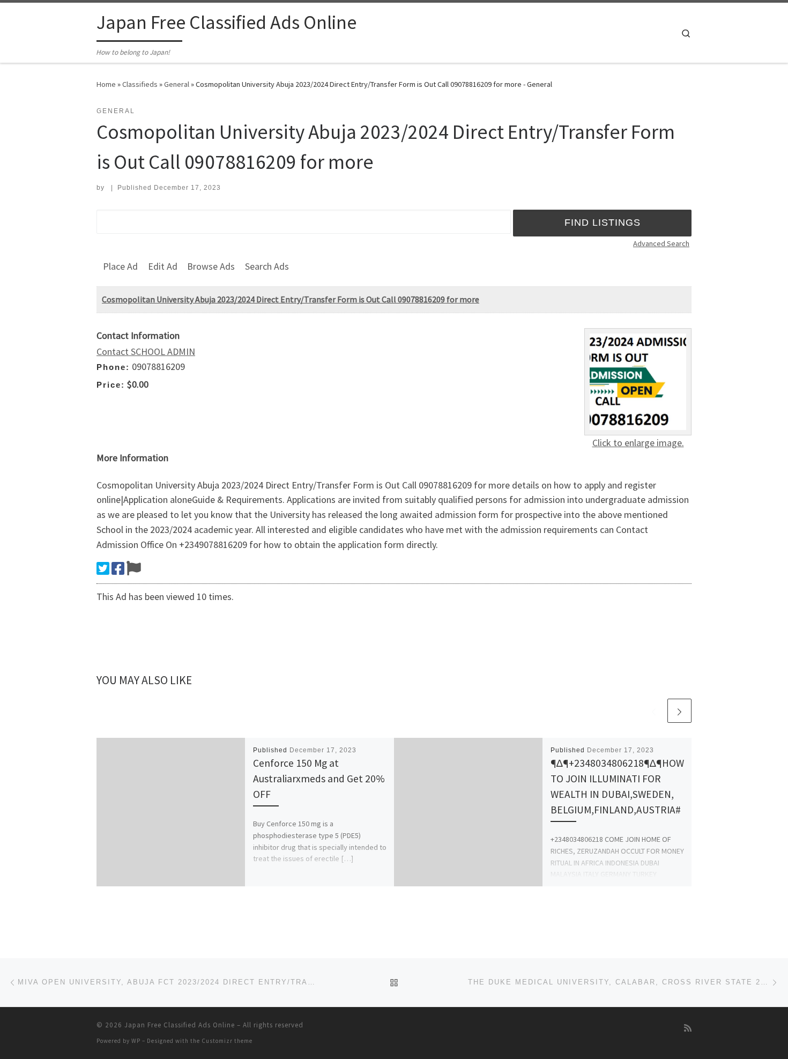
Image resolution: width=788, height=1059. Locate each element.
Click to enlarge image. (638, 442)
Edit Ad (162, 266)
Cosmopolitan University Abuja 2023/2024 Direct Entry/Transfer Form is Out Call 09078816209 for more (290, 299)
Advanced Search (661, 243)
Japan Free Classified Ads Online (179, 1025)
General (176, 84)
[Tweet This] (102, 568)
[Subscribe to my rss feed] (688, 1028)
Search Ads (267, 266)
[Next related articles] (679, 711)
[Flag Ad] (134, 568)
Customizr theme (227, 1041)
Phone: (113, 367)
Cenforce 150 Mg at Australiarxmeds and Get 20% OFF (319, 779)
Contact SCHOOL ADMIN (145, 351)
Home (106, 84)
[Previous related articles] (654, 711)
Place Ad (120, 266)
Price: (110, 384)
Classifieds (140, 84)
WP (135, 1041)
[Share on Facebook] (117, 568)
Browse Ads (211, 266)
